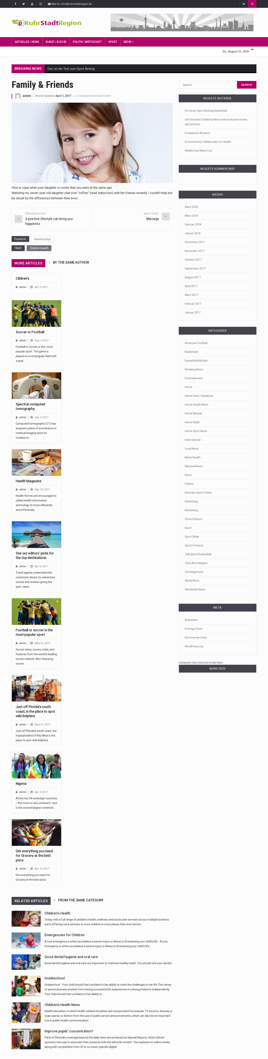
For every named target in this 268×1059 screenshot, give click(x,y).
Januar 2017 (193, 312)
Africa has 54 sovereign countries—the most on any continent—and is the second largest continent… (36, 803)
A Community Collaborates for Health (208, 141)
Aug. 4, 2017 (41, 340)
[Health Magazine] (36, 462)
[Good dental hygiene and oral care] (26, 962)
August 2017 (193, 277)
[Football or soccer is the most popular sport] (36, 611)
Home (188, 387)
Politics (189, 483)
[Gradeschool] (26, 986)
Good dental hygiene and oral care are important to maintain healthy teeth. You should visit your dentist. (108, 963)
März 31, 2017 (42, 643)
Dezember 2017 (195, 242)
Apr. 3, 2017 (41, 287)
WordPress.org (194, 646)
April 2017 (191, 286)
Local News (192, 448)
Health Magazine (28, 481)
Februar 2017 (193, 303)
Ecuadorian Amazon (197, 133)
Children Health (39, 248)
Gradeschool (55, 978)
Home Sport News (196, 431)
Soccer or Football (30, 332)
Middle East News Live (198, 150)
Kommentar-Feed (196, 637)
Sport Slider (192, 536)
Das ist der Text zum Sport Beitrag (71, 69)
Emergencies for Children (65, 935)
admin (26, 95)
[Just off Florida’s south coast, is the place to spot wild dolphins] (36, 688)
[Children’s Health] (26, 919)
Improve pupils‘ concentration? (69, 1031)
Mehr (128, 41)
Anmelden (191, 620)
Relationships (42, 239)
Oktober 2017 (193, 259)
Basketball (191, 351)
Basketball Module (196, 360)
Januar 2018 (193, 233)
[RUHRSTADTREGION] (51, 22)
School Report (193, 519)
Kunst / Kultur (56, 41)
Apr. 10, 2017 (42, 868)
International (193, 439)
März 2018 (191, 215)
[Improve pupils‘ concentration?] (26, 1039)
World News (192, 580)
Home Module (193, 413)
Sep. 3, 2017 (41, 417)
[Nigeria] (36, 765)
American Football (196, 343)
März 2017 (191, 294)
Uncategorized (194, 571)
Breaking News (194, 369)
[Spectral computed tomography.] (36, 385)
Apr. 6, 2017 (41, 566)
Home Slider (192, 422)
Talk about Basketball (198, 554)
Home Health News (196, 404)
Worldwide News (195, 589)
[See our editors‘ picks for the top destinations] (36, 534)
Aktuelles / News (27, 41)
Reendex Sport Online (198, 492)
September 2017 (195, 268)
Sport (112, 41)
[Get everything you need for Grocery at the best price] (36, 832)
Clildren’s (22, 278)
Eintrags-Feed (193, 628)
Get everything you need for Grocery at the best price (34, 855)
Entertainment (194, 378)
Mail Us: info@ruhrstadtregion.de (71, 3)
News (188, 475)
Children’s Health (57, 913)
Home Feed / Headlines (199, 395)
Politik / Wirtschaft (87, 41)
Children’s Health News (62, 1005)
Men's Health (193, 457)
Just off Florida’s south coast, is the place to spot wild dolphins (35, 711)
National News (193, 466)
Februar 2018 (193, 224)
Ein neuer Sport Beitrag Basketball (206, 110)
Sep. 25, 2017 (42, 489)
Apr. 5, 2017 (41, 791)
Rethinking (191, 501)
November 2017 (195, 250)
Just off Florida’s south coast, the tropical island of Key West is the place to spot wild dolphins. (36, 735)
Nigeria (21, 783)
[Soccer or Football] (36, 313)
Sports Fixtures (194, 545)
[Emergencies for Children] (26, 940)
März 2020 (191, 206)
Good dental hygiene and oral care (71, 957)
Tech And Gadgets (196, 563)
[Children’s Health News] (26, 1012)
